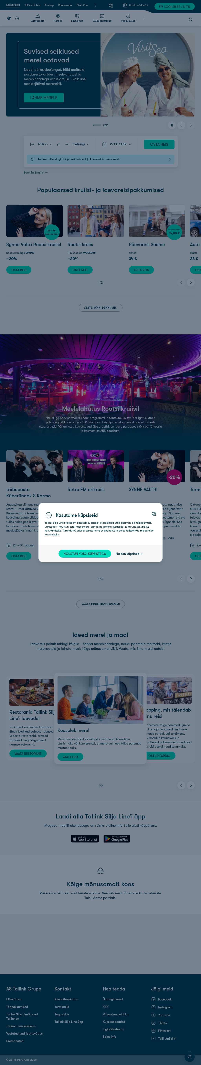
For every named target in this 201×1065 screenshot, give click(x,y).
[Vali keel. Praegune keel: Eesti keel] (154, 513)
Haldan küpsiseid (127, 553)
